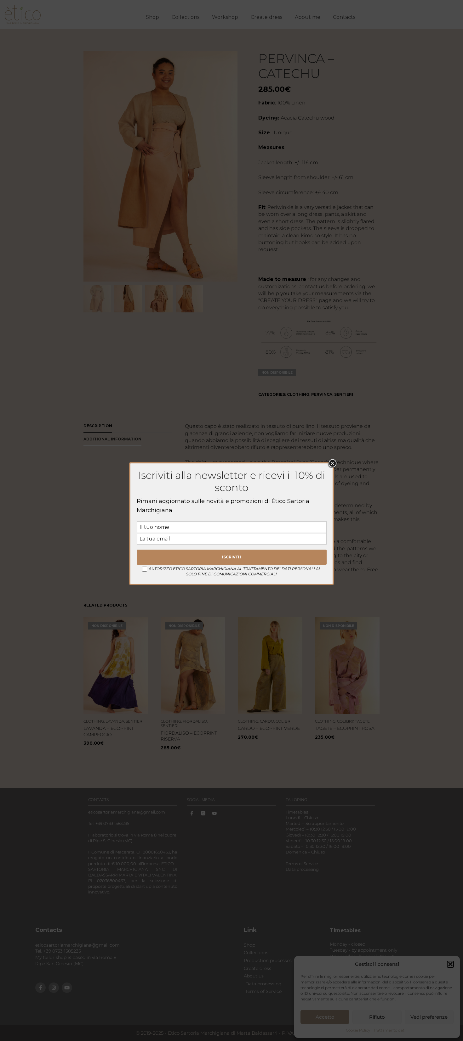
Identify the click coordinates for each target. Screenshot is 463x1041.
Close (332, 463)
